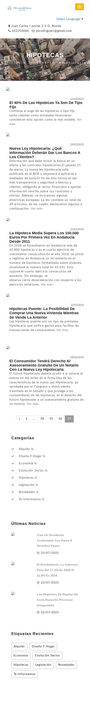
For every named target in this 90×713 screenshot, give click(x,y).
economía (26, 463)
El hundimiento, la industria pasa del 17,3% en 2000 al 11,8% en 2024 (57, 570)
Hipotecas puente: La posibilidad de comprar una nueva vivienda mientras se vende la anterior (44, 313)
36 (60, 418)
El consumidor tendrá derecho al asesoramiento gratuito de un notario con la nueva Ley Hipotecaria (43, 365)
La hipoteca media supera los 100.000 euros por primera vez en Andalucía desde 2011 (44, 237)
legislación (27, 485)
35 (51, 418)
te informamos (30, 499)
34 (42, 418)
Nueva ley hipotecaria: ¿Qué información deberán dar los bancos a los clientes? (44, 152)
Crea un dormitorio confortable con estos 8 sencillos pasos (54, 540)
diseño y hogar (30, 456)
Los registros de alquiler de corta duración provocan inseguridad (57, 600)
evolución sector (31, 470)
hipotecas (26, 477)
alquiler (24, 449)
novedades (27, 492)
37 (69, 418)
